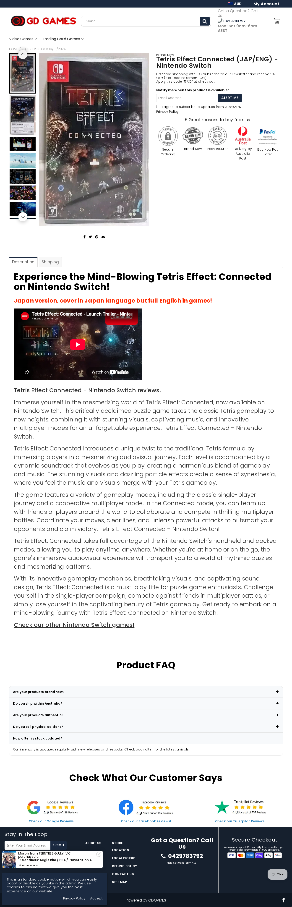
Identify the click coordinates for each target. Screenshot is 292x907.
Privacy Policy (167, 111)
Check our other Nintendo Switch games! (74, 625)
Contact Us (123, 874)
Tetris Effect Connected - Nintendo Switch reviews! (87, 390)
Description (23, 262)
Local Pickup (123, 858)
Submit (58, 845)
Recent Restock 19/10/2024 (44, 49)
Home (13, 49)
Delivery (92, 858)
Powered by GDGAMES (146, 900)
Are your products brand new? (39, 692)
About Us (93, 843)
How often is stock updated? (37, 738)
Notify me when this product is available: (192, 90)
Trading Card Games (61, 39)
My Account (266, 4)
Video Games (21, 39)
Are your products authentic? (38, 715)
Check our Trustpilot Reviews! (240, 821)
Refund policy (124, 866)
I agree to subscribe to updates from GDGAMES (36, 856)
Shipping (50, 262)
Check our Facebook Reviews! (146, 821)
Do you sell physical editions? (38, 726)
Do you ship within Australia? (37, 703)
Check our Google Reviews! (52, 821)
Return (91, 866)
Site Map (119, 882)
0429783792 (234, 21)
